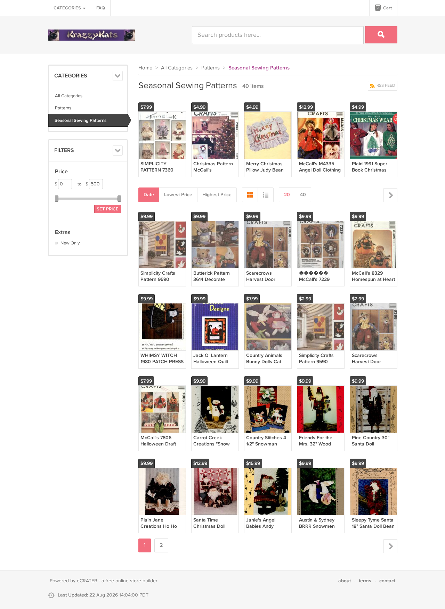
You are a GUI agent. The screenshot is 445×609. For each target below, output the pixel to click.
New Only (70, 243)
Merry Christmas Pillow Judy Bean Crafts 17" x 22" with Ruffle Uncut (268, 173)
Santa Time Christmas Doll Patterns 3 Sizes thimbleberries (211, 529)
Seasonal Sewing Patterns (80, 120)
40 (303, 195)
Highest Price (217, 195)
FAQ (100, 8)
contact (387, 581)
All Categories (68, 96)
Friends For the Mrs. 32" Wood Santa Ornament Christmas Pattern (319, 447)
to (83, 184)
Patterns (63, 108)
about (344, 581)
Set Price (108, 209)
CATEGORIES (68, 8)
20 (287, 195)
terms (365, 581)
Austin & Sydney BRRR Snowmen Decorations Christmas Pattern (319, 529)
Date (149, 195)
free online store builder (131, 581)
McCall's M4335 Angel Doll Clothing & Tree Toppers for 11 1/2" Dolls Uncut (320, 173)
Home (145, 68)
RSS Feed (385, 85)
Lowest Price (178, 195)
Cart (387, 8)
